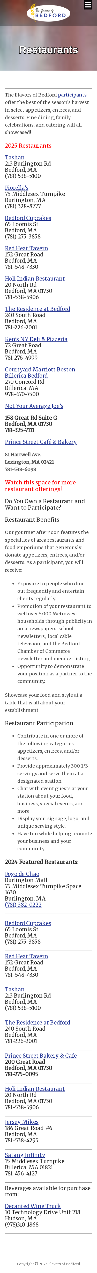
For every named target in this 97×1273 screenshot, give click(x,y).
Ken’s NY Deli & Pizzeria (36, 339)
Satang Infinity (25, 1155)
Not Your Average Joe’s (34, 406)
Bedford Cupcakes (28, 218)
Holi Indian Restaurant (35, 278)
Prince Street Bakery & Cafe (41, 1055)
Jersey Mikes (22, 1122)
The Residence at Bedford (37, 309)
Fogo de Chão (22, 874)
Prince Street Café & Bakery (41, 442)
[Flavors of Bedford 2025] (48, 19)
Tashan (15, 157)
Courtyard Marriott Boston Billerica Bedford (40, 372)
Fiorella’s (16, 188)
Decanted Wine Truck (33, 1206)
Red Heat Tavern (26, 248)
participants (72, 95)
